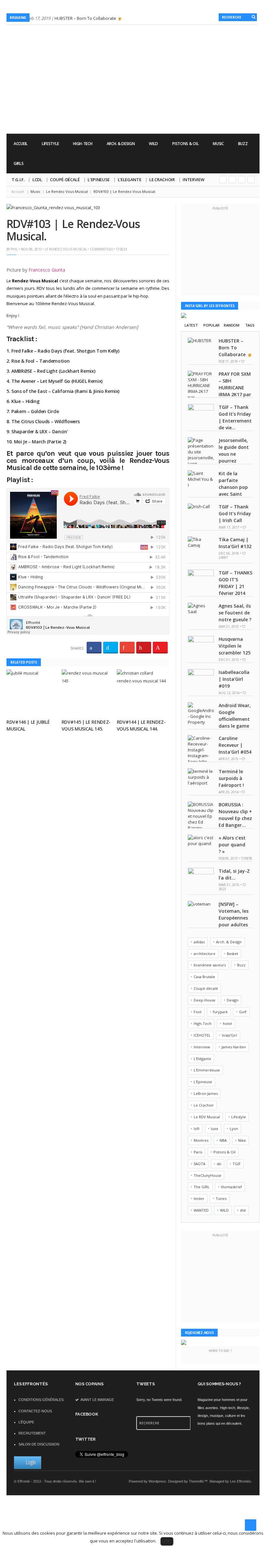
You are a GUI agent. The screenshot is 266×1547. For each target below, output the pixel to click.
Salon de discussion (38, 1444)
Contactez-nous (35, 1411)
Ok (167, 1541)
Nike (242, 1140)
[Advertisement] (141, 115)
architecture (204, 953)
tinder (199, 1198)
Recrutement (32, 1433)
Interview (193, 179)
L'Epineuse (203, 1081)
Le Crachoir (162, 179)
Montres (201, 1140)
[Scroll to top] (250, 1525)
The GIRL (202, 1186)
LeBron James (206, 1093)
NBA (223, 1140)
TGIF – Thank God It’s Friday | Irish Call (235, 513)
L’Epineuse (99, 179)
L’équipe (26, 1422)
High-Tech (82, 143)
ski (219, 1163)
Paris (198, 1152)
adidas (199, 941)
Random (231, 325)
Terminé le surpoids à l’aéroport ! (231, 778)
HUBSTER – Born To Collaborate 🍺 (88, 18)
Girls (19, 163)
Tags (250, 325)
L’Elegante (129, 179)
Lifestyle (50, 143)
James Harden (234, 1046)
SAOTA (199, 1163)
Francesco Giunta (47, 270)
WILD (153, 143)
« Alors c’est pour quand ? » (232, 844)
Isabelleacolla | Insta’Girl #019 (234, 679)
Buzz (243, 143)
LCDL (37, 179)
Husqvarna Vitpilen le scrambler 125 (234, 646)
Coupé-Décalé (64, 179)
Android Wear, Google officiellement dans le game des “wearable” (219, 719)
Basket (232, 953)
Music (218, 143)
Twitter (232, 179)
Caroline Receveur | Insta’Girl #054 (235, 745)
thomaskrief (231, 1186)
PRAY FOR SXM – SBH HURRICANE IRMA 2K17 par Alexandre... (235, 387)
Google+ (223, 179)
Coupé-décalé (206, 988)
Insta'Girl (229, 1035)
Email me (251, 179)
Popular (211, 325)
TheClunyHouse (207, 1175)
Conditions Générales (41, 1400)
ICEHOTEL (202, 1035)
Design (232, 1000)
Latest (191, 325)
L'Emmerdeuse (207, 1070)
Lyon (234, 1128)
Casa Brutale (204, 976)
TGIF (237, 1163)
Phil (14, 249)
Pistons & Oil (185, 143)
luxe (214, 1128)
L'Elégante (202, 1058)
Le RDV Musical (207, 1116)
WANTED (201, 1210)
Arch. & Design (121, 143)
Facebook (241, 179)
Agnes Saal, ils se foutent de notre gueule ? (235, 613)
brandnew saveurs (210, 964)
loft (197, 1128)
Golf (243, 1011)
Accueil (21, 143)
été (243, 1210)
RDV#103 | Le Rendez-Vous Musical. (72, 229)
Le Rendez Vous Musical (66, 249)
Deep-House (204, 1000)
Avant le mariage (97, 1400)
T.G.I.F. (18, 179)
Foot (197, 1011)
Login (31, 1462)
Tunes (221, 1198)
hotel (227, 1023)
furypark (220, 1011)
